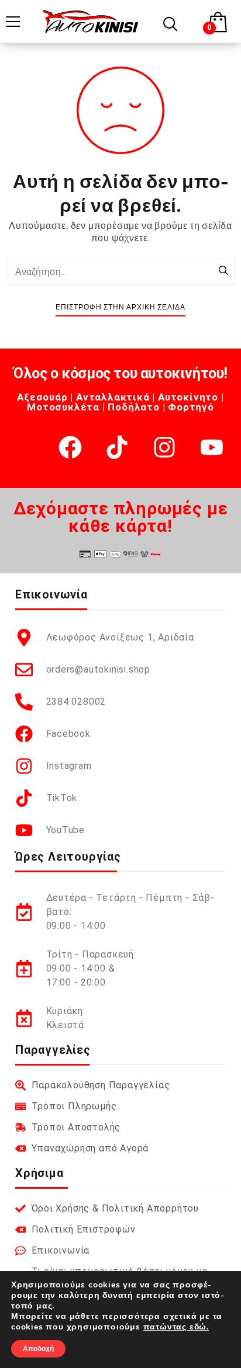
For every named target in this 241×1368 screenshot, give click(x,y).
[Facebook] (70, 447)
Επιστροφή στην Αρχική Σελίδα (120, 307)
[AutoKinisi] (90, 21)
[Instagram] (164, 447)
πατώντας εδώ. (176, 1326)
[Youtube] (211, 447)
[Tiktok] (117, 447)
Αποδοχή (38, 1348)
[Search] (223, 271)
